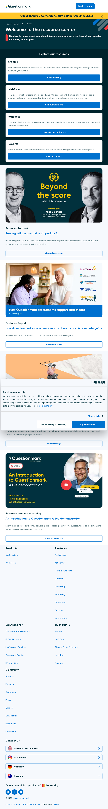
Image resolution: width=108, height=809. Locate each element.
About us (10, 676)
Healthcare (60, 655)
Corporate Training (15, 655)
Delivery (59, 578)
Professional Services (16, 647)
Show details (94, 416)
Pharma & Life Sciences (66, 647)
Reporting (60, 586)
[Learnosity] (50, 785)
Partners (10, 684)
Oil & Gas (59, 639)
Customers (11, 692)
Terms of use (34, 804)
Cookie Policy (46, 406)
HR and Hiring (12, 663)
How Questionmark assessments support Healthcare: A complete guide (54, 328)
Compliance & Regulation (18, 631)
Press (8, 700)
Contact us (11, 715)
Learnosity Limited (21, 798)
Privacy (9, 804)
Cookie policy (20, 804)
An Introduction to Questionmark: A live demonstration (43, 518)
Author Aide (61, 555)
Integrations (61, 618)
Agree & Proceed (88, 424)
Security (59, 610)
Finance (59, 663)
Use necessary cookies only (54, 424)
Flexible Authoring (63, 570)
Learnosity (11, 731)
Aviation (59, 631)
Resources (11, 723)
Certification (12, 555)
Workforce (11, 563)
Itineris (56, 804)
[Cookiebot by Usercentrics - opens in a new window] (93, 383)
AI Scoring (60, 563)
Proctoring (60, 594)
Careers (9, 708)
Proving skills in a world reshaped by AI (32, 233)
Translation (60, 602)
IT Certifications (13, 639)
